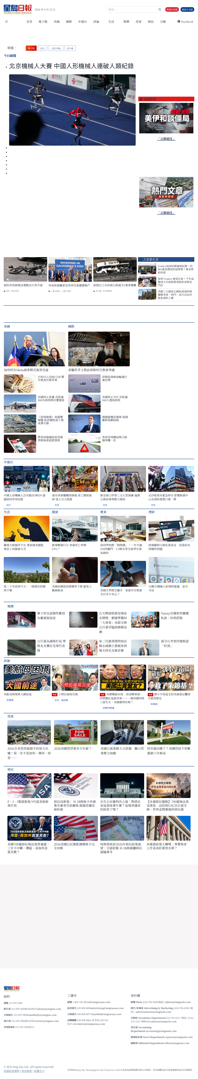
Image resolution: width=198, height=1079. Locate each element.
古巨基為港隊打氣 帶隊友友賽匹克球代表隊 (51, 646)
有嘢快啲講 (108, 707)
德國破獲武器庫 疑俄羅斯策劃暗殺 (115, 418)
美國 (57, 21)
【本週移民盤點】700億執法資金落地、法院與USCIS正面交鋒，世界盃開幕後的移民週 (167, 805)
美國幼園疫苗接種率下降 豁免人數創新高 (72, 588)
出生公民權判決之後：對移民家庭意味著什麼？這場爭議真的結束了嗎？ (120, 805)
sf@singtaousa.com (99, 1002)
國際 (69, 21)
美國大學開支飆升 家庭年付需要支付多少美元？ (121, 592)
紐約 (8, 290)
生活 (7, 512)
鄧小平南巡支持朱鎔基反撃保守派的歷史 (169, 696)
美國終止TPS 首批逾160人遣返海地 (115, 398)
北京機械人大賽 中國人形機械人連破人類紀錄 (71, 66)
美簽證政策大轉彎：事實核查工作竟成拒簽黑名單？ (166, 846)
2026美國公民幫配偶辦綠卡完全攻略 (74, 846)
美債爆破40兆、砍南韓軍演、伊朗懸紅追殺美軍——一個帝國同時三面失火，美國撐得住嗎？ (122, 698)
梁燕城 (154, 704)
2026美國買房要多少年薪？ (73, 748)
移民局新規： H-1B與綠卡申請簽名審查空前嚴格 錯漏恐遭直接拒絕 (75, 805)
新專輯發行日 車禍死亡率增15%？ (69, 547)
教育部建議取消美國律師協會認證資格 (50, 438)
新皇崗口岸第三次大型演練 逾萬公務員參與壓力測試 (120, 497)
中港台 (82, 21)
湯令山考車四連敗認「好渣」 (175, 643)
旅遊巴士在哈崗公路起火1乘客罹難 (114, 285)
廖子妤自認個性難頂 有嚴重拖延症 (51, 615)
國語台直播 (187, 9)
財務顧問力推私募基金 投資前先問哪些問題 (169, 547)
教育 (103, 512)
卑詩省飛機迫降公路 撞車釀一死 (114, 438)
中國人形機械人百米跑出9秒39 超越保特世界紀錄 (24, 497)
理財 (151, 512)
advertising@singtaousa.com (107, 1008)
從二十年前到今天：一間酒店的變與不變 (24, 588)
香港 (57, 505)
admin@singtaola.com (178, 1002)
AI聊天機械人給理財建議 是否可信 (168, 588)
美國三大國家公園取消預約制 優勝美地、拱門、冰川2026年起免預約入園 (175, 294)
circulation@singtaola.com (161, 1021)
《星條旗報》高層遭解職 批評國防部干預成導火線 (51, 420)
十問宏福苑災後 (65, 694)
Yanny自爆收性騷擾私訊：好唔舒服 (175, 615)
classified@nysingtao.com (42, 1014)
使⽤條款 (27, 1071)
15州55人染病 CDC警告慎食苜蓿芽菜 (51, 378)
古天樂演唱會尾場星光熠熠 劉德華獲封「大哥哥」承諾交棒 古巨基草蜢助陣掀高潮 (113, 622)
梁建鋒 (9, 700)
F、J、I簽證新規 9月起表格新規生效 (27, 803)
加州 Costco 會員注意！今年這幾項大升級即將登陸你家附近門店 (176, 282)
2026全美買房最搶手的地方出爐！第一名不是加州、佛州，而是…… (29, 753)
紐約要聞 (15, 290)
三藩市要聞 (66, 291)
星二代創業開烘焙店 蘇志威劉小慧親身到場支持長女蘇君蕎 (114, 646)
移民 (151, 21)
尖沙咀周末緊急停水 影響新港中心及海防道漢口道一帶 (168, 497)
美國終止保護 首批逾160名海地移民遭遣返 (51, 398)
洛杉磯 (98, 290)
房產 (139, 21)
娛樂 (126, 21)
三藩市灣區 (55, 291)
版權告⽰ (39, 1071)
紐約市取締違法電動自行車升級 (23, 285)
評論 (7, 660)
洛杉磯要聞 (107, 290)
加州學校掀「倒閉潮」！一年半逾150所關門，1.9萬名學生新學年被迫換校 (121, 549)
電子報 (43, 21)
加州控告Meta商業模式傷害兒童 (26, 370)
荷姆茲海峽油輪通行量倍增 (114, 378)
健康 (55, 512)
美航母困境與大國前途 (18, 694)
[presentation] (72, 110)
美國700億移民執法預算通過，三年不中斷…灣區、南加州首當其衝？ (28, 848)
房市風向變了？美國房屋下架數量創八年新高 (168, 750)
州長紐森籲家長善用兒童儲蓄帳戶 (69, 285)
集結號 (64, 700)
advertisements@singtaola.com (153, 1011)
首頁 (29, 21)
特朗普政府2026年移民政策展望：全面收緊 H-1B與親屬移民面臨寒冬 (121, 848)
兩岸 (8, 505)
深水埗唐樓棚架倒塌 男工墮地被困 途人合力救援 (72, 497)
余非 (57, 700)
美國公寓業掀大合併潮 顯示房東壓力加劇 (122, 750)
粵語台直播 (172, 9)
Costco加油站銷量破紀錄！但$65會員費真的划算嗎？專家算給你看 (176, 269)
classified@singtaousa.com (106, 1014)
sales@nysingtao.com (49, 1008)
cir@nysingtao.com (48, 1020)
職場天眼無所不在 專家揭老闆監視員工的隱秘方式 (23, 547)
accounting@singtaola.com (161, 1031)
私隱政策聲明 (11, 1071)
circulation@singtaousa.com (89, 1023)
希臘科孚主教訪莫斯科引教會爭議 (91, 370)
